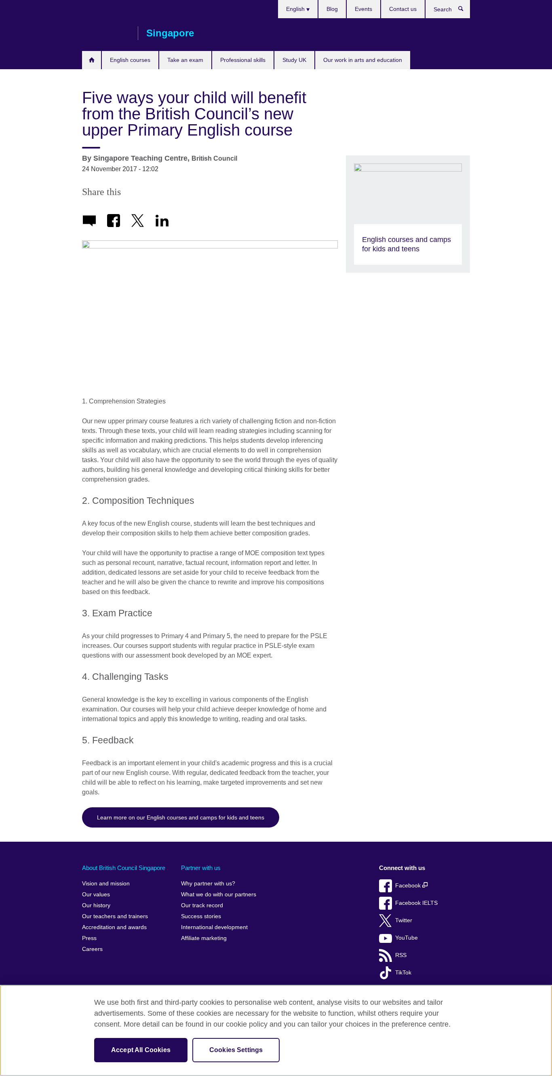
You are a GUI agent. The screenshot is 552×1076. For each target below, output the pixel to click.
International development (214, 927)
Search (465, 10)
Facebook (408, 886)
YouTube (406, 938)
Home (91, 60)
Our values (96, 894)
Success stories (201, 916)
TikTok (403, 973)
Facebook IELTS (416, 903)
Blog (332, 9)
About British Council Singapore (123, 867)
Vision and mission (106, 884)
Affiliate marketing (204, 938)
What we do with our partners (218, 894)
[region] (276, 1030)
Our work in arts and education (362, 60)
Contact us (403, 9)
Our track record (202, 905)
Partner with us (201, 867)
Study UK (294, 60)
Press (89, 938)
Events (363, 9)
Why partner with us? (208, 884)
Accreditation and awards (114, 927)
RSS (401, 955)
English (296, 9)
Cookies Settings (236, 1049)
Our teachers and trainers (115, 916)
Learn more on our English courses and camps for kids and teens (180, 817)
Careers (92, 949)
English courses (130, 60)
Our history (96, 905)
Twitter (403, 920)
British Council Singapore (106, 33)
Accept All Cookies (141, 1049)
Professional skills (242, 60)
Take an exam (185, 60)
